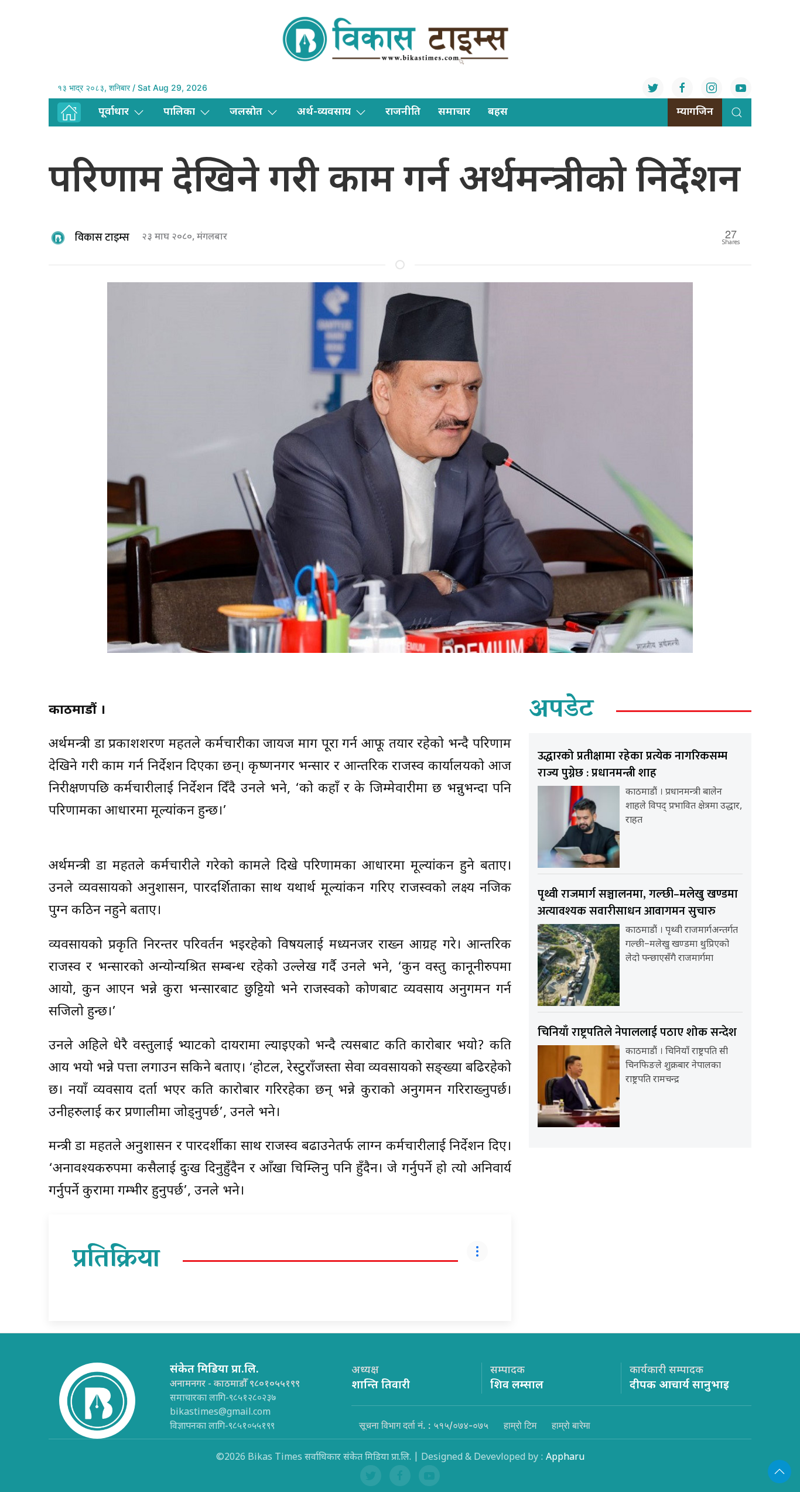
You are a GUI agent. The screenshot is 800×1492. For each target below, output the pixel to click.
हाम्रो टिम (520, 1425)
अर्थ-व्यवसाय (324, 112)
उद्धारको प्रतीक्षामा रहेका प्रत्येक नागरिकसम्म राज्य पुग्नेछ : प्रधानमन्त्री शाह (632, 764)
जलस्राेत (246, 112)
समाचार (454, 112)
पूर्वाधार (113, 112)
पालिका (179, 112)
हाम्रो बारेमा (571, 1425)
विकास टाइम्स (102, 238)
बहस (498, 112)
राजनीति (402, 112)
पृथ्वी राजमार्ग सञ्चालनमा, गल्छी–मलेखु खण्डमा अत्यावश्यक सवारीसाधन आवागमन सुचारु (638, 902)
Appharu (565, 1458)
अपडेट (561, 711)
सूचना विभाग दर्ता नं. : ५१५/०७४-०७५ (423, 1425)
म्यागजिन (694, 112)
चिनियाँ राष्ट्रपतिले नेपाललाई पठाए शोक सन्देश (637, 1032)
